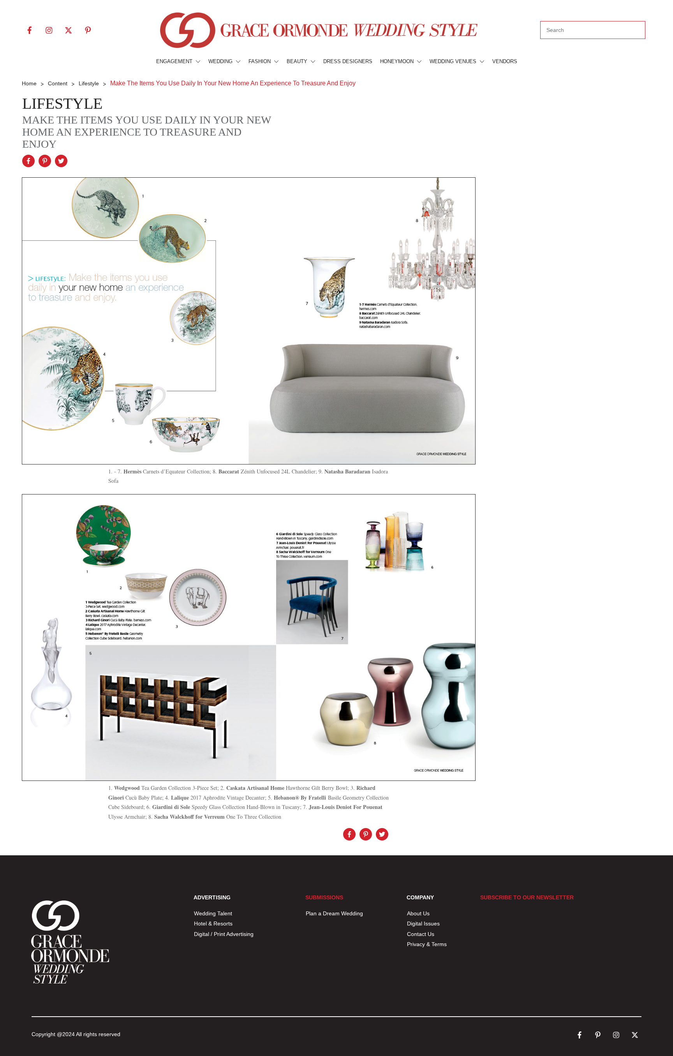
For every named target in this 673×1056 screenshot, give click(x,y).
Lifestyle (62, 103)
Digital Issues (423, 923)
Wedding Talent (213, 913)
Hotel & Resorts (213, 923)
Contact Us (420, 934)
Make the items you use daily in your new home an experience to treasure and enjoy (146, 132)
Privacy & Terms (427, 944)
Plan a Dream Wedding (334, 913)
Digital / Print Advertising (224, 934)
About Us (418, 913)
